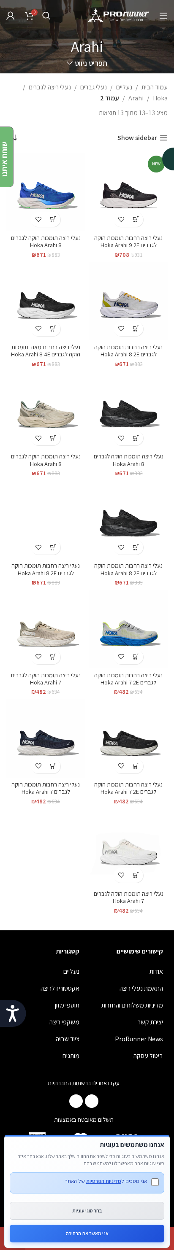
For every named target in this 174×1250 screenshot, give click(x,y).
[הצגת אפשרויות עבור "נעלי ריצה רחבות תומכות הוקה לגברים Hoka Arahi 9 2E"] (135, 219)
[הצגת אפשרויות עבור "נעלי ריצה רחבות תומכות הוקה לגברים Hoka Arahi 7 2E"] (135, 656)
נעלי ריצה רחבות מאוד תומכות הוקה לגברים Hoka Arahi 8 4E (45, 350)
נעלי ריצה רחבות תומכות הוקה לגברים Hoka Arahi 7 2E (128, 678)
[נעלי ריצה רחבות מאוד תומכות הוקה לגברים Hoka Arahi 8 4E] (45, 301)
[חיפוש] (46, 15)
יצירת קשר (150, 1022)
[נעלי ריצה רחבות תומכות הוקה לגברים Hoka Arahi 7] (45, 738)
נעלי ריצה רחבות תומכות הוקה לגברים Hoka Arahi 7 (45, 787)
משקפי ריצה (64, 1022)
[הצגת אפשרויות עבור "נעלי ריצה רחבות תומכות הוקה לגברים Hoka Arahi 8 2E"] (135, 328)
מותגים (71, 1055)
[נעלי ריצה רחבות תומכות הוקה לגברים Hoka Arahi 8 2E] (128, 301)
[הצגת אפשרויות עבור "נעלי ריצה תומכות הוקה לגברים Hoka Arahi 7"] (53, 656)
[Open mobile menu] (163, 15)
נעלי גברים (93, 87)
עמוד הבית (154, 87)
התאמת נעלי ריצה (141, 988)
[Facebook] (91, 1101)
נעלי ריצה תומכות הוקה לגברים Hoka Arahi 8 (46, 241)
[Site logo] (119, 15)
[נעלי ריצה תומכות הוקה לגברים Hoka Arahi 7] (45, 629)
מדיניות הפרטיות (103, 1181)
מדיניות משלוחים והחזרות (132, 1005)
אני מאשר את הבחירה (87, 1233)
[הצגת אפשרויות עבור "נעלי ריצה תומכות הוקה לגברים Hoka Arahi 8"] (53, 219)
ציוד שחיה (67, 1038)
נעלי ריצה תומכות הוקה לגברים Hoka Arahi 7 (46, 678)
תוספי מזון (67, 1005)
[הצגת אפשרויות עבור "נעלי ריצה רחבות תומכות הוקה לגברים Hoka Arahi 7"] (53, 766)
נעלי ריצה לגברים (50, 87)
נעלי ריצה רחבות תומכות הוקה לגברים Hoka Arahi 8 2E (128, 350)
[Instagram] (76, 1101)
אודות (156, 971)
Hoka (160, 98)
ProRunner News (139, 1038)
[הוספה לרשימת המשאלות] (121, 219)
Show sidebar (137, 138)
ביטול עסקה (148, 1055)
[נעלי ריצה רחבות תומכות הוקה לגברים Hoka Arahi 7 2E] (128, 629)
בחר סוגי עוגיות (87, 1210)
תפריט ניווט (91, 63)
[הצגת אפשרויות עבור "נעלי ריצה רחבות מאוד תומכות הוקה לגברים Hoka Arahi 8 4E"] (53, 328)
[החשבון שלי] (10, 15)
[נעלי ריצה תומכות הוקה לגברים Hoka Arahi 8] (45, 192)
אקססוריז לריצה (60, 988)
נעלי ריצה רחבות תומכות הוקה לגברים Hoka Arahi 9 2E (128, 241)
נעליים (124, 87)
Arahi (136, 98)
